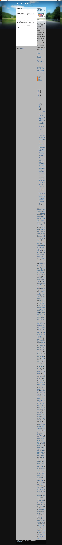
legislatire (43, 385)
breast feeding (38, 234)
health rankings (43, 342)
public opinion (41, 460)
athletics (38, 224)
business (44, 236)
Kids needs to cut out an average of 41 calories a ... (42, 139)
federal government (42, 307)
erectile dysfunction (43, 300)
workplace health (41, 536)
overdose (41, 429)
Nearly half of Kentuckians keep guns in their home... (42, 123)
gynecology (38, 327)
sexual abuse (44, 478)
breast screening (42, 234)
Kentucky (43, 378)
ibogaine (42, 363)
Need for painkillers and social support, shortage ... (42, 196)
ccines (38, 242)
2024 (39, 90)
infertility (43, 370)
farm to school (43, 304)
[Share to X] (28, 25)
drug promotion (41, 286)
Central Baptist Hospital (41, 244)
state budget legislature (40, 491)
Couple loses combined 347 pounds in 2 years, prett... (42, 117)
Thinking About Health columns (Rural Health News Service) (40, 61)
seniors (44, 477)
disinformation (38, 279)
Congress (44, 262)
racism (43, 461)
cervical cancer (42, 245)
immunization (43, 365)
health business (42, 329)
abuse (41, 209)
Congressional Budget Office (42, 263)
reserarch (43, 465)
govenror (44, 323)
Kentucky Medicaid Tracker (40, 71)
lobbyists (42, 389)
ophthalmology (43, 423)
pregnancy (42, 450)
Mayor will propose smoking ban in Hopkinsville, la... (42, 125)
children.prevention (43, 249)
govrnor (43, 325)
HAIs (44, 327)
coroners (41, 268)
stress (40, 497)
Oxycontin (44, 429)
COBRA (43, 256)
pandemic (39, 432)
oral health (42, 425)
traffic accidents (43, 514)
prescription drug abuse (40, 451)
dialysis (40, 277)
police (43, 447)
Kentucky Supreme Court (40, 382)
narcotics (39, 411)
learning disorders (43, 384)
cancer (43, 238)
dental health (40, 274)
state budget (42, 490)
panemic (41, 433)
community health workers (40, 260)
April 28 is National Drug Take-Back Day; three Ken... (41, 127)
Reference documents (39, 60)
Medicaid (39, 397)
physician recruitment (40, 445)
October (40, 104)
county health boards (41, 269)
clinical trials (38, 256)
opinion (39, 424)
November (40, 103)
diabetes (40, 276)
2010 (39, 206)
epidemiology (43, 299)
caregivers (43, 241)
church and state (43, 252)
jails (41, 375)
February (40, 203)
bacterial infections (43, 226)
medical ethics (43, 398)
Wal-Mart (41, 530)
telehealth (39, 509)
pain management (39, 430)
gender (43, 319)
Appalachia (41, 221)
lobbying (38, 389)
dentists (44, 275)
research (41, 464)
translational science (39, 515)
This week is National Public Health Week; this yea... (42, 191)
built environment (40, 236)
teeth (44, 508)
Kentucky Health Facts (40, 67)
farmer (39, 305)
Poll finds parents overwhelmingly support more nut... (42, 135)
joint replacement (40, 376)
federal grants (40, 308)
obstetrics (43, 422)
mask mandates (42, 394)
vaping (43, 525)
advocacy (38, 213)
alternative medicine (39, 218)
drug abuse (40, 284)
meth (42, 405)
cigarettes (40, 253)
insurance (38, 372)
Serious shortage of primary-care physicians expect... (42, 198)
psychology (42, 457)
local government (42, 390)
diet (42, 277)
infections (38, 369)
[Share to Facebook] (29, 25)
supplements (42, 502)
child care (43, 246)
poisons (41, 447)
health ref (40, 343)
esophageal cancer (40, 301)
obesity (44, 420)
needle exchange (39, 412)
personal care (42, 438)
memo (42, 402)
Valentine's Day (39, 525)
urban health (44, 520)
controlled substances (39, 267)
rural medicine (43, 470)
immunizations (41, 366)
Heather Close (39, 79)
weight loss (43, 532)
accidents (44, 209)
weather (44, 531)
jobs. (37, 376)
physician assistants (42, 444)
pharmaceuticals (39, 440)
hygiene (44, 362)
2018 (39, 96)
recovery (43, 462)
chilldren (44, 250)
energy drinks (38, 297)
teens (42, 508)
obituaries (40, 421)
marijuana (38, 394)
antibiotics (38, 220)
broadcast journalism (39, 235)
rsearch (38, 468)
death (43, 272)
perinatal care (38, 438)
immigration (43, 364)
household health (43, 359)
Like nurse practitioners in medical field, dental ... (42, 168)
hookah (38, 355)
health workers (43, 344)
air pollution (42, 216)
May (39, 109)
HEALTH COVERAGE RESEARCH (39, 55)
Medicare (42, 401)
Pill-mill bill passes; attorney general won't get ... (42, 130)
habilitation (43, 327)
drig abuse (39, 283)
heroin (42, 351)
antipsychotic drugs (42, 220)
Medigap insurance (39, 402)
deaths (38, 273)
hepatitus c (40, 351)
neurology (43, 413)
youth (38, 538)
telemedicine (43, 509)
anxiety (38, 221)
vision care (40, 529)
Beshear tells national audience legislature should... (41, 162)
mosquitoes (38, 409)
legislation (39, 385)
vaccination (42, 522)
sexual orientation (40, 479)
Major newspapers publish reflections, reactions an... (42, 113)
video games (43, 527)
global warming (41, 323)
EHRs (39, 291)
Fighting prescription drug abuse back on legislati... (42, 149)
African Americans (42, 214)
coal (41, 256)
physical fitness (42, 443)
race (40, 461)
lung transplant (39, 392)
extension (38, 302)
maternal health (39, 395)
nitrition (41, 416)
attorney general (42, 225)
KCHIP (41, 378)
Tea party (38, 507)
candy (43, 239)
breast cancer (42, 233)
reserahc (41, 465)
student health (42, 498)
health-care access (41, 345)
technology (44, 507)
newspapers (39, 415)
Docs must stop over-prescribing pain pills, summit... (41, 154)
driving (41, 283)
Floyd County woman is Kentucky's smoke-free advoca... (41, 119)
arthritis (39, 222)
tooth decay (43, 513)
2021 (39, 93)
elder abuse (43, 291)
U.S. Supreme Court (40, 517)
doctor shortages (43, 281)
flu (37, 311)
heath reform (42, 349)
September (40, 105)
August (40, 106)
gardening (38, 319)
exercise (44, 301)
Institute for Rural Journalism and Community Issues (41, 65)
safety (39, 472)
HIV (40, 353)
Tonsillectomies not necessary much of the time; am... (41, 115)
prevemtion (43, 453)
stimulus (38, 497)
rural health (42, 469)
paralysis (43, 433)
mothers (42, 409)
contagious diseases (40, 265)
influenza (38, 371)
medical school (40, 400)
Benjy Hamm (39, 78)
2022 (39, 92)
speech (38, 489)
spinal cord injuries (41, 489)
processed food (42, 455)
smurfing (38, 487)
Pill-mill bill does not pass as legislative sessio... (42, 152)
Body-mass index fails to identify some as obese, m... (42, 179)
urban (41, 520)
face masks (43, 303)
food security (44, 315)
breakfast (39, 233)
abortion (38, 209)
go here (41, 49)
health (39, 329)
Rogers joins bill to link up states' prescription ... (41, 199)
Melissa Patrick (40, 80)
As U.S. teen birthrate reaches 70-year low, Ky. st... (42, 137)
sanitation (43, 473)
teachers (41, 507)
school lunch (38, 475)
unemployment (41, 518)
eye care (40, 303)
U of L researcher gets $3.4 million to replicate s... (42, 163)
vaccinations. (43, 523)
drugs (38, 288)
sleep (43, 482)
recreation (38, 463)
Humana (41, 361)
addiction (44, 211)
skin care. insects (40, 482)
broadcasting (44, 235)
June (39, 108)
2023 (39, 91)
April (39, 110)
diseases (43, 278)
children (38, 249)
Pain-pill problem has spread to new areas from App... (42, 167)
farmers (42, 305)
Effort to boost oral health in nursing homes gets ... (42, 201)
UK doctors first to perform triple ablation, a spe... (42, 170)
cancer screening (39, 239)
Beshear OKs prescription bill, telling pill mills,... (41, 122)
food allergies (41, 312)
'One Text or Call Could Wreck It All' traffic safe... (42, 190)
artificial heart (42, 222)
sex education (40, 478)
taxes (43, 506)
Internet (39, 375)
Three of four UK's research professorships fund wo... (42, 194)
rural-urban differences (41, 471)
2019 (39, 95)
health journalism (39, 339)
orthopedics (43, 426)
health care (38, 330)
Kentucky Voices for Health (40, 74)
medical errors (38, 398)
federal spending (41, 309)
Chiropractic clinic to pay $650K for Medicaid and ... (42, 174)
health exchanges (42, 337)
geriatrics (43, 322)
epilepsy (40, 300)
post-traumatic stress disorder (40, 449)
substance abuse (40, 499)
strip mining (43, 497)
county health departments (40, 270)
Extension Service (43, 302)
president (38, 453)
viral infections (43, 528)
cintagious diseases (39, 254)
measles (41, 396)
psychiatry (39, 457)
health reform (43, 343)
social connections (41, 487)
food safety (40, 315)
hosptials (40, 359)
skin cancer (40, 481)
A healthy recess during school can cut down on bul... (42, 145)
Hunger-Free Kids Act (39, 362)
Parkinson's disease (43, 434)
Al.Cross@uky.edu (39, 43)
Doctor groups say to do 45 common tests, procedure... (42, 183)
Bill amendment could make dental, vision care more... (42, 193)
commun (39, 258)
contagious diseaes (39, 266)
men (40, 403)
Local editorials (39, 59)
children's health (39, 250)
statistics (43, 496)
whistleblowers (41, 534)
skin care (44, 481)
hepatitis (44, 350)
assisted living (42, 223)
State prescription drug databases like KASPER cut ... (42, 112)
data (37, 272)
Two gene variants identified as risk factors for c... (42, 171)
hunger (43, 361)
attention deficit (42, 224)
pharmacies (44, 440)
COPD (39, 268)
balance (39, 227)
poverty (38, 450)
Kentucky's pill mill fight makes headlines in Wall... (42, 132)
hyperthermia (40, 363)
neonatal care (39, 413)
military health (42, 407)
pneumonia (38, 447)
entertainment (43, 297)
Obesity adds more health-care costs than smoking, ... (42, 181)
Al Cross (39, 77)
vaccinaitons (38, 522)
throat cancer (43, 511)
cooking (44, 267)
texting (40, 510)
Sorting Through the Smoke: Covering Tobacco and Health (40, 70)
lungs (42, 392)
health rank (39, 342)
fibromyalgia (38, 310)
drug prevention (42, 285)
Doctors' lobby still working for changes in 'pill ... (42, 175)
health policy (39, 341)
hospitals (43, 358)
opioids (44, 424)
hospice (41, 355)
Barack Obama (42, 227)
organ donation (39, 426)
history (38, 353)
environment (38, 298)
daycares (41, 272)
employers (38, 296)
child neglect (38, 247)
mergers (38, 405)
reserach (38, 465)
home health (38, 354)
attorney (38, 225)
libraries (42, 387)
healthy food (42, 347)
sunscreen (38, 502)
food (38, 312)
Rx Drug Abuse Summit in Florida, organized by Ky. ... (42, 165)
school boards (38, 474)
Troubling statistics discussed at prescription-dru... (42, 156)
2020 (39, 94)
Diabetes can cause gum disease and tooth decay (42, 157)
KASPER (38, 378)
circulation (43, 254)
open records (39, 423)
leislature (39, 387)
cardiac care (38, 240)
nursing (40, 418)
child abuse (39, 246)
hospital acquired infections (40, 356)
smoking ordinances (41, 486)
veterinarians (38, 527)
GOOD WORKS (39, 56)
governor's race (40, 325)
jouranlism (44, 376)
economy (40, 290)
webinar (39, 532)
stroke (38, 498)
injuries (42, 371)
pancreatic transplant (42, 431)
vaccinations (39, 523)
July (39, 107)
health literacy (41, 340)
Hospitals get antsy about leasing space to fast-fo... (42, 133)
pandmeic (38, 433)
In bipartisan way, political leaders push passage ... (42, 177)
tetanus (38, 510)
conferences (38, 262)
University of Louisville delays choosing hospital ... (42, 147)
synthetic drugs (40, 504)
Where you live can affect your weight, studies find (42, 143)
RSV (40, 468)
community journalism (40, 261)
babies (38, 226)
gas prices (41, 319)
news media (42, 414)
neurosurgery (38, 414)
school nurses (43, 475)
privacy (38, 455)
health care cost (42, 331)
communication (42, 259)
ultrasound (44, 517)
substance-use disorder (40, 500)
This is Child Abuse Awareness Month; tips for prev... (42, 185)
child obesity (42, 247)
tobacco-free (38, 513)
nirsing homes (38, 416)
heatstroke (38, 350)
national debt (43, 411)
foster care (40, 316)
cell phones (40, 242)
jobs (43, 375)
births (44, 229)
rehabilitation (43, 463)
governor (38, 324)
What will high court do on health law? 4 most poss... (42, 187)
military (39, 407)
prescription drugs (40, 452)
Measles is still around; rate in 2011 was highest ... (42, 120)
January (40, 204)
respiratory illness (40, 466)
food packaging (41, 314)
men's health (43, 403)
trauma (39, 516)
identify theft (38, 364)
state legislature (40, 496)
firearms (42, 310)
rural (42, 468)
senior (41, 477)
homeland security (42, 354)
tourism (40, 514)
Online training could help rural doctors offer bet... (42, 150)
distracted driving (42, 279)
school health (42, 474)
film (40, 310)
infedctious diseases (39, 370)
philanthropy (39, 442)
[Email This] (27, 25)
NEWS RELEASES (39, 57)
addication (41, 211)
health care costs (39, 332)
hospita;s (43, 355)
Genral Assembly (40, 322)
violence (38, 528)
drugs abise (42, 288)
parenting (38, 434)
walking (44, 530)
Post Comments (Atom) (22, 48)
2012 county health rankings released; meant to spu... (42, 188)
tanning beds (38, 506)
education (44, 290)
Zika (40, 538)
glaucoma (38, 323)
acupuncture (38, 211)
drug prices (38, 286)
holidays (43, 353)
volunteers (38, 530)
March (39, 202)
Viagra (41, 527)
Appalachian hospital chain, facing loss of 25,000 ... (42, 129)
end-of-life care (42, 296)
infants (41, 368)
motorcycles (41, 410)
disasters (39, 278)
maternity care (43, 395)
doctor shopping (39, 280)
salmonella (42, 472)
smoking (42, 484)
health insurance (40, 338)
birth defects (41, 229)
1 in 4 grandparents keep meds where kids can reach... (41, 141)
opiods (41, 424)
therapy (40, 511)
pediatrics (43, 437)
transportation (43, 515)
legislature (39, 386)
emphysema (42, 295)
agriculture (38, 215)
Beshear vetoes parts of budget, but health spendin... (41, 160)
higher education (43, 352)
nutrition (42, 419)
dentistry (41, 275)
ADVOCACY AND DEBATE (40, 54)
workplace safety (39, 537)
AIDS (42, 215)
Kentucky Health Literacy (41, 380)
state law (44, 495)
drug (43, 283)
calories (40, 238)
